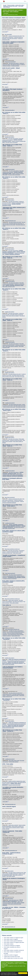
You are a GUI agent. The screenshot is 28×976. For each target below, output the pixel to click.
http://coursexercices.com (10, 220)
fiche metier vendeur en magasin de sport (15, 872)
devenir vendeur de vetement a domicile (13, 827)
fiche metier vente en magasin (12, 315)
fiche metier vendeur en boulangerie (15, 574)
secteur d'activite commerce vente (12, 251)
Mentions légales (10, 962)
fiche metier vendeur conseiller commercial (14, 950)
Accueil (3, 962)
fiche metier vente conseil (14, 760)
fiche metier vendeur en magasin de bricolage (12, 952)
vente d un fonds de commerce (16, 662)
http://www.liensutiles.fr (10, 110)
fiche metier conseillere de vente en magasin (12, 948)
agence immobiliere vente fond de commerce (12, 663)
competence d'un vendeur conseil (16, 577)
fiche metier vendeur (14, 602)
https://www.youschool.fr (10, 497)
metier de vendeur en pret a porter (8, 376)
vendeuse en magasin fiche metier (18, 202)
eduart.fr (6, 86)
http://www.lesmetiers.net (10, 804)
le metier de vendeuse (15, 65)
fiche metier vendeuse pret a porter (15, 222)
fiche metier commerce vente (9, 286)
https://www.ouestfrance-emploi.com (12, 548)
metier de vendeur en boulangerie (13, 501)
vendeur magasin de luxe (7, 694)
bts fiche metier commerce (13, 761)
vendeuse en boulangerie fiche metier (15, 498)
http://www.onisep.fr (9, 898)
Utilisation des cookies (12, 963)
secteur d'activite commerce (12, 254)
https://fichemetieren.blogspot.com (12, 629)
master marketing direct (16, 635)
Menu (25, 1)
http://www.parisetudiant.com (11, 850)
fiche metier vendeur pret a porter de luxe (15, 223)
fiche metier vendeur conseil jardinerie (12, 142)
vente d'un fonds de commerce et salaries (14, 660)
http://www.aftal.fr (8, 34)
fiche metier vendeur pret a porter (18, 375)
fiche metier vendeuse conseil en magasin (9, 782)
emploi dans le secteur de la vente (12, 956)
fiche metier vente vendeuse (12, 38)
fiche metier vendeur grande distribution (13, 940)
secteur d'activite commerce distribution (13, 476)
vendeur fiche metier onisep (14, 900)
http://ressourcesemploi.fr (10, 61)
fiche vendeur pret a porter (19, 376)
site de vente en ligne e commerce (13, 900)
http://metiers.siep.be (9, 870)
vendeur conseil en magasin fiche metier (16, 781)
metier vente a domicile (13, 600)
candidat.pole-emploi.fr (9, 137)
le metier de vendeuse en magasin (12, 945)
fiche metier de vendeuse (15, 64)
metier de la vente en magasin (11, 955)
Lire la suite (4, 31)
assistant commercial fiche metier (8, 727)
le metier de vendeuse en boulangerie (10, 578)
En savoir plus (19, 974)
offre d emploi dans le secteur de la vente (13, 958)
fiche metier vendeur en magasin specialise (14, 942)
